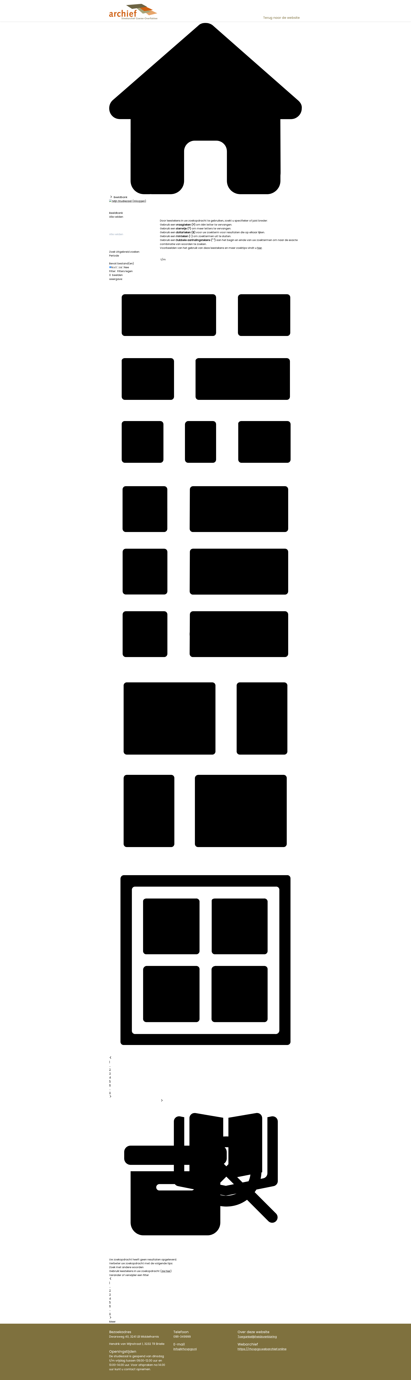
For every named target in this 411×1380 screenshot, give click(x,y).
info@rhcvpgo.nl (185, 1349)
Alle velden (116, 217)
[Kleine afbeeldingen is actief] (205, 473)
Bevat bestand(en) (121, 263)
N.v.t (114, 267)
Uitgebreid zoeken (127, 252)
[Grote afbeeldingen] (205, 860)
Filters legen (125, 271)
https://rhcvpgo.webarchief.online (262, 1349)
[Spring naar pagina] (162, 1101)
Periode (114, 255)
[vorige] (110, 1058)
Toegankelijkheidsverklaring (257, 1337)
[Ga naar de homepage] (140, 11)
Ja (120, 267)
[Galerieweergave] (205, 1054)
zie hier (166, 1271)
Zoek (112, 252)
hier (259, 248)
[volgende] (110, 1097)
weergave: (115, 279)
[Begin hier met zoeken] (205, 193)
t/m (163, 259)
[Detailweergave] (205, 666)
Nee (126, 267)
